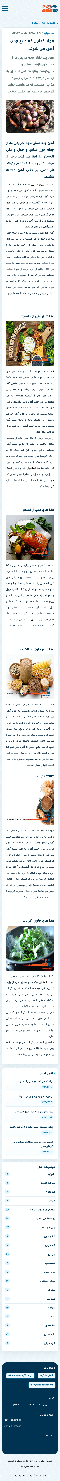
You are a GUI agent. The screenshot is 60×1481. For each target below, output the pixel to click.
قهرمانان (31, 1192)
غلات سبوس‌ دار (25, 215)
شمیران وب (20, 1475)
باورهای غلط (30, 1228)
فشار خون (31, 1237)
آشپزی (31, 1174)
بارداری (30, 1254)
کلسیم (50, 372)
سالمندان (31, 1326)
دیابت (30, 1201)
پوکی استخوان (30, 1281)
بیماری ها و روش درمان (30, 1210)
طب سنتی (30, 1335)
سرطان (30, 1308)
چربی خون (31, 1272)
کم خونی (31, 1245)
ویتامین (34, 620)
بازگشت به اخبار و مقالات (44, 23)
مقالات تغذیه (31, 1183)
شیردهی (31, 1263)
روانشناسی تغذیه (30, 1219)
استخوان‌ (31, 468)
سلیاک (31, 1290)
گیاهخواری (31, 1344)
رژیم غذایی (37, 185)
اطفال (30, 1317)
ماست (27, 384)
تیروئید (31, 1299)
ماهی (22, 203)
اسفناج (43, 982)
